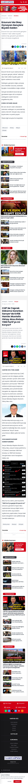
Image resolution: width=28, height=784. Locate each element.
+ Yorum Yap (23, 136)
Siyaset (14, 730)
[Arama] (24, 2)
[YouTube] (19, 711)
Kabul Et (17, 781)
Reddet (9, 781)
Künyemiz (21, 703)
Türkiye (14, 726)
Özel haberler (14, 722)
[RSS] (22, 711)
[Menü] (26, 2)
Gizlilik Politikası (22, 707)
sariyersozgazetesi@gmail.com (11, 772)
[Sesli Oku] (19, 68)
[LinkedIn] (15, 711)
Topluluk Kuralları (14, 747)
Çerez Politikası (14, 743)
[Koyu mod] (21, 2)
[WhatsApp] (5, 711)
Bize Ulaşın (8, 703)
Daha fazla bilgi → (19, 778)
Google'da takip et (8, 68)
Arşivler (8, 707)
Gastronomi (14, 724)
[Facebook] (9, 711)
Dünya (14, 728)
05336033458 (6, 770)
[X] (12, 711)
